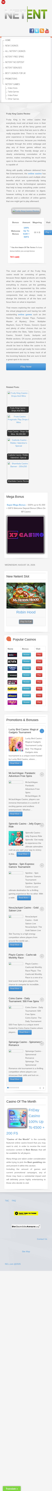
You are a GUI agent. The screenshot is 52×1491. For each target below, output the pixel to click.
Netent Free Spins (14, 57)
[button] (18, 402)
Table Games (13, 92)
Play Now (26, 366)
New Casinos (11, 46)
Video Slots (12, 88)
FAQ (14, 1200)
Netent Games (12, 84)
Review (26, 655)
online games (25, 314)
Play (39, 655)
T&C (7, 1200)
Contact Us (42, 1239)
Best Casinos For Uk (15, 73)
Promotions (11, 79)
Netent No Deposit (14, 62)
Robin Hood (26, 612)
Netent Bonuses (13, 68)
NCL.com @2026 (13, 1264)
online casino (35, 173)
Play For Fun (26, 622)
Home (8, 40)
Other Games (13, 99)
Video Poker (13, 95)
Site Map (26, 1251)
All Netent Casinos (15, 51)
